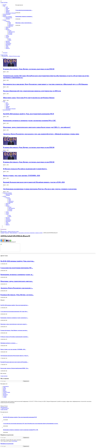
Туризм (7, 36)
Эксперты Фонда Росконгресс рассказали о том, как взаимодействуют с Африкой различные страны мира (41, 134)
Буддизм (10, 34)
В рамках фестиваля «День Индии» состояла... (17, 295)
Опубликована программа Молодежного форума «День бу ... (15, 355)
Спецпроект (8, 43)
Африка (7, 11)
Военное (8, 41)
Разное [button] (4, 196)
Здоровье (8, 18)
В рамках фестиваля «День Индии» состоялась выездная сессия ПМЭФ (28, 69)
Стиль (7, 37)
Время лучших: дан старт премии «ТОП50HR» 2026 (21, 175)
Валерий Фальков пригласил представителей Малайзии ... (14, 362)
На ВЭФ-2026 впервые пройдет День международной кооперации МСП (28, 114)
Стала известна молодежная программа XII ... (17, 268)
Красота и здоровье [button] (7, 192)
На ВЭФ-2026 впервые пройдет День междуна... (17, 261)
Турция (4, 395)
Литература (11, 24)
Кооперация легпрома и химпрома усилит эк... (17, 274)
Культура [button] (8, 197)
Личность (8, 42)
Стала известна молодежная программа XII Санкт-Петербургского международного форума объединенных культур (30, 423)
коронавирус (6, 386)
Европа (7, 8)
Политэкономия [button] (6, 109)
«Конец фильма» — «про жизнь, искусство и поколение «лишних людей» (26, 232)
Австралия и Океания (10, 12)
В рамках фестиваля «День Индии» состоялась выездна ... (14, 330)
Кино (9, 22)
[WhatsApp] (10, 240)
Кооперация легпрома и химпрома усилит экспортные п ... (14, 317)
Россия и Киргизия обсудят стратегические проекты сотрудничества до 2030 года (32, 91)
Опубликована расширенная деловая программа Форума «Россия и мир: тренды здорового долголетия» (40, 189)
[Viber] (8, 240)
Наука (7, 28)
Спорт (7, 35)
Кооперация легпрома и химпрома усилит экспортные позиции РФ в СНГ (29, 120)
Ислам (9, 30)
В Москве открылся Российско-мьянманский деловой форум (25, 169)
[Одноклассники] (3, 240)
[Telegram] (5, 240)
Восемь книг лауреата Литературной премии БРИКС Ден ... (15, 368)
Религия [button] (7, 205)
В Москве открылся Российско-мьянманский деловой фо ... (15, 336)
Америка (8, 10)
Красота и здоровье (7, 16)
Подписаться (3, 229)
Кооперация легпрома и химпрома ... (24, 16)
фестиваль (5, 394)
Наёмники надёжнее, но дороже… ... (9, 343)
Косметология (9, 17)
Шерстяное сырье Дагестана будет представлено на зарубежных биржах (28, 97)
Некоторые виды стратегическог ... (23, 22)
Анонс (7, 47)
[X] (7, 240)
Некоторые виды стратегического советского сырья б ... (14, 324)
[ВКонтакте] (1, 240)
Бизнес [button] (4, 151)
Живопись (10, 25)
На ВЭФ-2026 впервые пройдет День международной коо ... (14, 305)
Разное (4, 20)
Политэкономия (6, 14)
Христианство (11, 31)
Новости (8, 48)
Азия (7, 9)
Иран (4, 389)
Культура (8, 21)
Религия (7, 29)
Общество (8, 27)
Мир (4, 5)
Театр (9, 23)
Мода (9, 38)
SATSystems (14, 441)
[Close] (1, 1)
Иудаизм (10, 32)
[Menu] (1, 56)
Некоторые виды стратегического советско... (17, 281)
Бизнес (4, 15)
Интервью (8, 44)
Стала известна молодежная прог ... (23, 10)
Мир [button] (4, 101)
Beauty (9, 40)
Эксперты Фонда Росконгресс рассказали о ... (17, 288)
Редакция (5, 52)
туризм (4, 397)
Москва (5, 391)
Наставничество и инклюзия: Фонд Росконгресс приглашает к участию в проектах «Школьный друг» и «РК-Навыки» (45, 84)
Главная (2, 232)
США (4, 387)
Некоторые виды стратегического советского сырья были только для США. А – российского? (37, 127)
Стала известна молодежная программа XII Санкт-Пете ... (14, 311)
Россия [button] (4, 58)
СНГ (7, 7)
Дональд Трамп (6, 392)
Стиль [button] (7, 214)
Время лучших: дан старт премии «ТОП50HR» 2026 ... (13, 349)
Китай (4, 388)
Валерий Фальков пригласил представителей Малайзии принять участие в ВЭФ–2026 (34, 182)
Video (7, 45)
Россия (4, 4)
